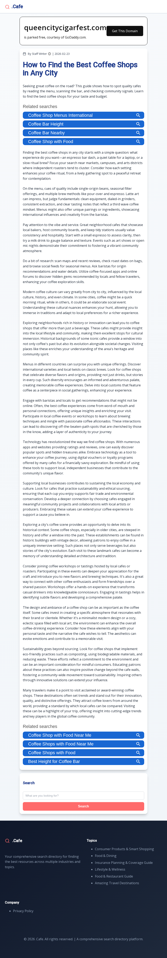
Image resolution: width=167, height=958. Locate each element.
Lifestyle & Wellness (110, 869)
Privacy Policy (23, 911)
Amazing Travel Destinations (117, 883)
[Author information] (49, 53)
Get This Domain (125, 31)
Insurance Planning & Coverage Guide (124, 862)
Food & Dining (105, 855)
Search (83, 806)
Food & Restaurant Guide (114, 876)
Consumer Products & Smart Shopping (124, 849)
